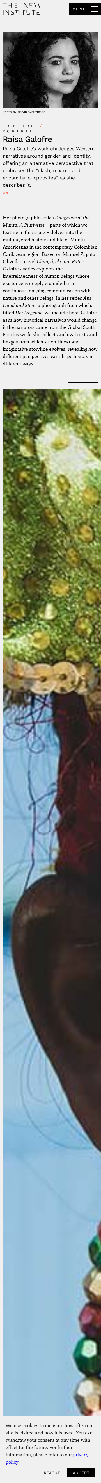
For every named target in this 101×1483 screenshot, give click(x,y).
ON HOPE (26, 126)
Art (5, 193)
